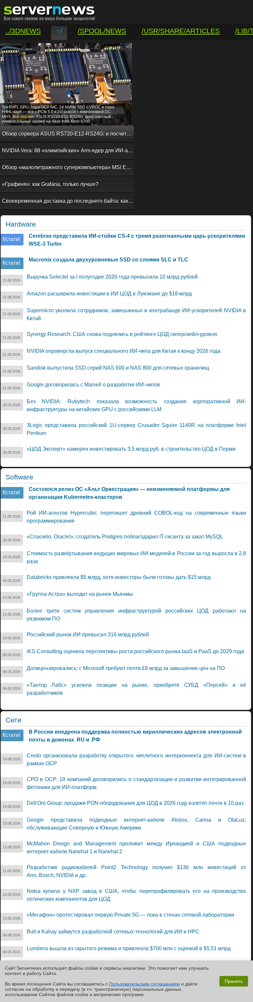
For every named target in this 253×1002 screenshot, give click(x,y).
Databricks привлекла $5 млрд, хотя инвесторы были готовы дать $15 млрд (119, 577)
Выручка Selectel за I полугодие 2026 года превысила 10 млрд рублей (112, 277)
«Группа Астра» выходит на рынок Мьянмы (80, 594)
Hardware (21, 224)
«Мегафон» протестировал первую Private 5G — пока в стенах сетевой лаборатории (130, 915)
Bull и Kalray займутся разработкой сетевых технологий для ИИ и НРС (113, 931)
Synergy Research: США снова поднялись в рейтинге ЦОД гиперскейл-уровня (122, 334)
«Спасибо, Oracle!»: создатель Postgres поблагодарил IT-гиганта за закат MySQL (125, 536)
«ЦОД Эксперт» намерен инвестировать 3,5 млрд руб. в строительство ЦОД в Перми (131, 449)
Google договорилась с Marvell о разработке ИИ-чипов (93, 384)
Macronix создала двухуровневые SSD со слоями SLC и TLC (108, 259)
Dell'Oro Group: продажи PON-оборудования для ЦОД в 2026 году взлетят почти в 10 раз (135, 803)
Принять (234, 981)
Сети (13, 720)
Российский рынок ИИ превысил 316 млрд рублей (88, 634)
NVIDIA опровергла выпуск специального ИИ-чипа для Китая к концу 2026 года (123, 351)
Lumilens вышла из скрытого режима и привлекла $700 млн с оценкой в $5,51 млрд (129, 948)
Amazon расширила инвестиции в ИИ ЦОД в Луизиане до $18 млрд (109, 293)
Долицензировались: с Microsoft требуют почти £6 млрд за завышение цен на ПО (126, 668)
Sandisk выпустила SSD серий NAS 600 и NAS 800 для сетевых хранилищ (118, 368)
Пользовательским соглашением (144, 984)
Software (19, 477)
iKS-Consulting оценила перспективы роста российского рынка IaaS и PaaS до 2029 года (135, 651)
